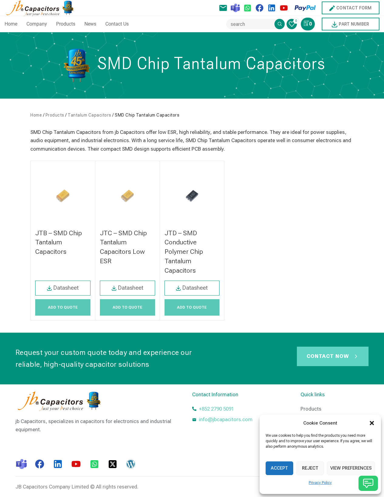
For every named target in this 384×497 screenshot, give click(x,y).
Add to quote (63, 307)
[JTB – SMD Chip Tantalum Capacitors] (62, 196)
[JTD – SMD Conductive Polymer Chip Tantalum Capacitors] (192, 196)
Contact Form (354, 7)
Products (55, 115)
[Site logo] (41, 7)
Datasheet (66, 287)
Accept (279, 468)
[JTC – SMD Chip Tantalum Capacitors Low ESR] (127, 196)
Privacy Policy (320, 483)
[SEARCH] (279, 24)
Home (36, 115)
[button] (372, 423)
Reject (310, 468)
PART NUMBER (354, 24)
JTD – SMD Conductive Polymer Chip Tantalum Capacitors (184, 251)
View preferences (351, 468)
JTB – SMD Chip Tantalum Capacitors (58, 242)
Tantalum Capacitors (89, 115)
